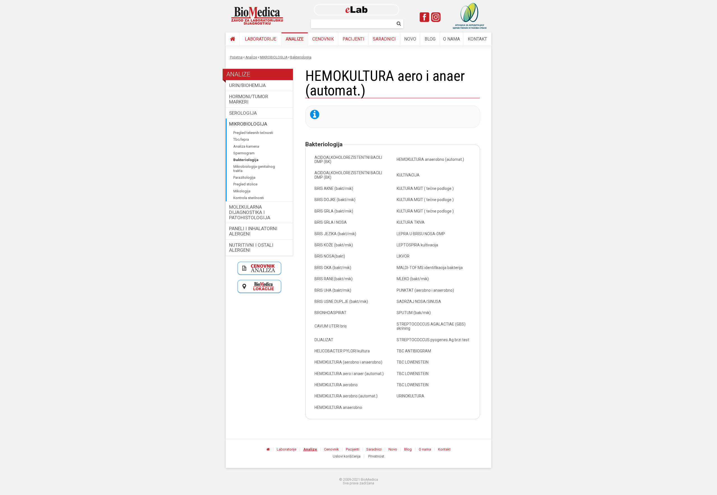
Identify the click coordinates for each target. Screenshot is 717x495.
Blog (430, 39)
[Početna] (232, 39)
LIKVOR (403, 256)
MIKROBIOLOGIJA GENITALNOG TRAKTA (254, 168)
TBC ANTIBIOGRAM (414, 351)
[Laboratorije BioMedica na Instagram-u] (436, 17)
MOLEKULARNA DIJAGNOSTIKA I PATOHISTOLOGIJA (249, 212)
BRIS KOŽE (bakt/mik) (334, 245)
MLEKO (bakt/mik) (413, 279)
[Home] (257, 16)
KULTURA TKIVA (411, 222)
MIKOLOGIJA (241, 191)
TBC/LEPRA (241, 139)
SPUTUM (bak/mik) (414, 312)
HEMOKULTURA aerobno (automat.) (346, 396)
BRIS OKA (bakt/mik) (333, 267)
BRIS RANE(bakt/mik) (334, 279)
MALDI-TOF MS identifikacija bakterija (430, 267)
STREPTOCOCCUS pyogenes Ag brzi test (433, 340)
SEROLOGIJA (243, 113)
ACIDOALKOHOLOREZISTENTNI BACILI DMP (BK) (348, 159)
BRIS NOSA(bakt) (330, 256)
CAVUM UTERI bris (331, 326)
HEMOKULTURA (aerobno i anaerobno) (348, 362)
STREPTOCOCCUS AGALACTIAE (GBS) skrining (431, 326)
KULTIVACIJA (408, 175)
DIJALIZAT (324, 340)
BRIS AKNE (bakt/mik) (334, 188)
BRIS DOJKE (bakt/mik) (335, 199)
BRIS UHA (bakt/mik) (333, 290)
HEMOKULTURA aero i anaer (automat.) (349, 373)
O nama (451, 39)
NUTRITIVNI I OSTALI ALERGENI (251, 247)
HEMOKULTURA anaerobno (338, 407)
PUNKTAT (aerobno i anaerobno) (425, 290)
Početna (236, 57)
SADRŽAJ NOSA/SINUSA (419, 301)
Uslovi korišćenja (346, 456)
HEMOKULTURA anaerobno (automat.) (430, 159)
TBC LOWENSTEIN (413, 362)
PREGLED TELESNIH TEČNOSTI (253, 133)
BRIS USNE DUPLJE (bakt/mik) (341, 301)
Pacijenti (353, 39)
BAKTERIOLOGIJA (300, 57)
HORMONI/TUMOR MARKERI (248, 99)
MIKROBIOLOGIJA (273, 57)
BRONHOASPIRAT (330, 312)
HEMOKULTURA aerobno (336, 385)
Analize (295, 39)
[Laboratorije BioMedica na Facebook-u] (425, 17)
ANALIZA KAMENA (246, 146)
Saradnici (384, 39)
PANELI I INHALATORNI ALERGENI (253, 231)
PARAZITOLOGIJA (244, 177)
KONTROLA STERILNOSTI (248, 198)
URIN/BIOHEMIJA (247, 85)
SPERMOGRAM (244, 153)
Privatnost (376, 456)
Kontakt (477, 39)
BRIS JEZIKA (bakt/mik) (335, 234)
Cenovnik (323, 39)
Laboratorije (260, 39)
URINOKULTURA (410, 396)
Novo (410, 39)
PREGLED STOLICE (245, 184)
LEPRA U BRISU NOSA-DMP (421, 234)
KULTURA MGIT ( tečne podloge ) (425, 188)
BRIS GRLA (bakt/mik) (334, 211)
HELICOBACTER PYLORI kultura (342, 351)
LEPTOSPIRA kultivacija (417, 245)
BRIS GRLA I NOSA (331, 222)
